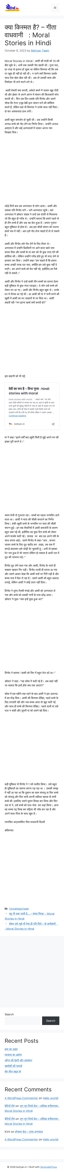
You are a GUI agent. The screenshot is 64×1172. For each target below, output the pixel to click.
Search (9, 1014)
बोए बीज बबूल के (13, 1071)
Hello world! (50, 1098)
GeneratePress (48, 1166)
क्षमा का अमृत (11, 1049)
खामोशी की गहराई (13, 1066)
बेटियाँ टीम (10, 1106)
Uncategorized (19, 908)
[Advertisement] (32, 171)
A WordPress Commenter (21, 1098)
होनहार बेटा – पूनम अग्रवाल (29, 1131)
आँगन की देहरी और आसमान (18, 1060)
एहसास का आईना (13, 1054)
